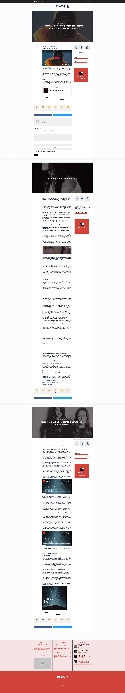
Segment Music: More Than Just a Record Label (84, 647)
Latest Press (83, 644)
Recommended (80, 645)
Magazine (59, 23)
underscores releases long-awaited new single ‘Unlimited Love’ (84, 652)
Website (54, 147)
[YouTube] (90, 1)
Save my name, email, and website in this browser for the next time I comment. (46, 151)
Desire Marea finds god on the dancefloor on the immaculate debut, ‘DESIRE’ (80, 56)
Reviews (62, 419)
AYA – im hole (77, 215)
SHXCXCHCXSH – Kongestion (56, 90)
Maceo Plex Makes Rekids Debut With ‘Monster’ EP (84, 657)
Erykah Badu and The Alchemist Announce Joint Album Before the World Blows (84, 662)
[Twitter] (85, 1)
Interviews (80, 644)
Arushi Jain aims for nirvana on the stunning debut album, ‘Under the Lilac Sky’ (61, 656)
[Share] (37, 44)
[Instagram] (87, 1)
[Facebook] (82, 1)
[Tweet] (37, 46)
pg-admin (44, 121)
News (62, 23)
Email (35, 147)
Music (86, 650)
